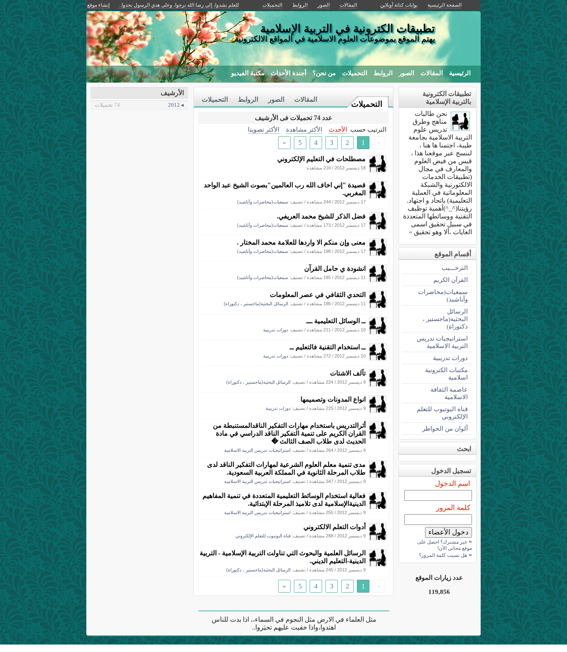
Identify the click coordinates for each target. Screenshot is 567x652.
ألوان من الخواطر (445, 428)
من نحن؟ (324, 73)
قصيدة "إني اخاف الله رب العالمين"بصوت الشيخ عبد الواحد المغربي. (285, 188)
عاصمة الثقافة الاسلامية (449, 393)
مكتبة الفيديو (247, 73)
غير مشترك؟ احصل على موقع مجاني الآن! (444, 545)
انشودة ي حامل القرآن (335, 268)
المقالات (431, 73)
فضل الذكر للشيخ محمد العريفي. (321, 216)
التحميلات (354, 73)
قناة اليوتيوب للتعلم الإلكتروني (263, 535)
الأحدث (338, 129)
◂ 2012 (139, 105)
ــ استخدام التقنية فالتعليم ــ (328, 347)
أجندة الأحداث (288, 73)
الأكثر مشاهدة (304, 129)
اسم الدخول (452, 484)
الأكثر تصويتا (263, 129)
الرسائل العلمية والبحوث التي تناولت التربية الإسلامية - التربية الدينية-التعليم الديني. (283, 556)
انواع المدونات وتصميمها (333, 399)
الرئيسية (460, 73)
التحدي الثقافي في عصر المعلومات (318, 294)
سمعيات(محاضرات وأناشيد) (262, 201)
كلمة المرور (453, 508)
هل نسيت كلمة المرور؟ (443, 555)
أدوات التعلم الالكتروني (334, 526)
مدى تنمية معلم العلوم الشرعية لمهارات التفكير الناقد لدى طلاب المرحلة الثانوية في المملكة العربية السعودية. (286, 468)
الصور (406, 73)
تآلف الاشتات (348, 373)
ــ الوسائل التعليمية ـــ (336, 320)
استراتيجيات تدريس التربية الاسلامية (257, 450)
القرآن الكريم (450, 279)
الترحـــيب (455, 267)
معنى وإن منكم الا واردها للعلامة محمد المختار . (301, 242)
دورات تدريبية (275, 329)
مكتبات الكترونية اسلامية (446, 373)
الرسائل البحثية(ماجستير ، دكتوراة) (256, 303)
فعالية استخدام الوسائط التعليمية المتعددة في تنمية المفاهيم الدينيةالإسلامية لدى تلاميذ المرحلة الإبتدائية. (284, 499)
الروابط (383, 73)
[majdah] (377, 170)
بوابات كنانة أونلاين (399, 5)
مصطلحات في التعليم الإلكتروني (321, 158)
